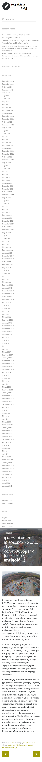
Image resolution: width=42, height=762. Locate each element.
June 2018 (6, 308)
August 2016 (6, 372)
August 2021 (6, 197)
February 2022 (7, 180)
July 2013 (5, 480)
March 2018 (6, 317)
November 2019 (8, 259)
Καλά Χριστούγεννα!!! (11, 38)
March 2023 (6, 142)
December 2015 (8, 395)
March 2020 (6, 247)
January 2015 (7, 428)
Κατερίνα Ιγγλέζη (9, 747)
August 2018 (6, 302)
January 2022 (7, 183)
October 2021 (7, 192)
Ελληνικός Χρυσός (26, 745)
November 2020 (8, 224)
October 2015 (7, 401)
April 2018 (5, 314)
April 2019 (5, 279)
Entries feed (6, 520)
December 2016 (8, 361)
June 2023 (6, 133)
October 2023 (7, 122)
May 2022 (5, 171)
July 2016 (5, 375)
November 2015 (8, 398)
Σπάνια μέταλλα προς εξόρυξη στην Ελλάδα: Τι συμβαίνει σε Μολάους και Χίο (20, 41)
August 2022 (6, 163)
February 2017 (7, 355)
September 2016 (8, 369)
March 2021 (6, 212)
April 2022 (5, 174)
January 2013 (7, 486)
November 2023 (8, 119)
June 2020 (6, 238)
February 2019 (7, 285)
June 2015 (6, 413)
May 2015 (5, 416)
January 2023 (7, 148)
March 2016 (6, 387)
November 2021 (8, 189)
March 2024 (6, 107)
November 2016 (8, 363)
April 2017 (5, 349)
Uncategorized (7, 500)
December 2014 (8, 430)
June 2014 (6, 448)
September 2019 (8, 264)
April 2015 (5, 419)
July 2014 (5, 445)
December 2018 (8, 291)
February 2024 (7, 110)
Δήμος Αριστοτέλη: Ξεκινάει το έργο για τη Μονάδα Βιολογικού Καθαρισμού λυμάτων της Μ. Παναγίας (20, 48)
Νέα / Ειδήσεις (8, 503)
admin (12, 743)
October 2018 (7, 296)
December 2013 (8, 465)
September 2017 (8, 334)
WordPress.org (7, 526)
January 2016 (7, 393)
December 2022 (8, 151)
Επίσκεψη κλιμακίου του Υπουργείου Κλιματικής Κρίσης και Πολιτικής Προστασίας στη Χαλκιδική (20, 55)
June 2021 (6, 203)
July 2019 (5, 270)
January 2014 (7, 462)
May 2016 (5, 381)
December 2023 (8, 116)
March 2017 (6, 352)
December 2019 (8, 256)
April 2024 (5, 104)
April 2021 (5, 209)
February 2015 (7, 425)
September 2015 (8, 404)
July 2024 (5, 96)
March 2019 (6, 282)
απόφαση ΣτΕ (13, 745)
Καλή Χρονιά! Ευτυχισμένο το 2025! (16, 35)
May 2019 (5, 276)
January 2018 (7, 323)
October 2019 (7, 262)
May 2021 (5, 206)
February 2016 (7, 390)
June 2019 (6, 273)
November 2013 (8, 468)
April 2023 (5, 139)
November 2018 (8, 294)
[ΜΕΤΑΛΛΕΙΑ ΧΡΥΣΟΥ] (14, 10)
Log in (4, 517)
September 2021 (8, 195)
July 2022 (5, 165)
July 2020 (5, 235)
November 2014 (8, 433)
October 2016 (7, 366)
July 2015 (5, 410)
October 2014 (7, 436)
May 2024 (5, 101)
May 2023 (5, 136)
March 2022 (6, 177)
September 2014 (8, 439)
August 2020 (6, 232)
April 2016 (5, 384)
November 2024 (8, 84)
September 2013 (8, 474)
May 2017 (5, 346)
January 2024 (7, 113)
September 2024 (8, 90)
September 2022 (8, 160)
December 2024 (8, 81)
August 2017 (6, 337)
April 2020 (5, 244)
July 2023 (5, 130)
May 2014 (5, 451)
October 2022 (7, 157)
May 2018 (5, 311)
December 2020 (8, 221)
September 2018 (8, 299)
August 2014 (6, 442)
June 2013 (6, 483)
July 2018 (5, 305)
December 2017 (8, 326)
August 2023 (6, 128)
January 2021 (7, 218)
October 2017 (7, 331)
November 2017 (8, 329)
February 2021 (7, 215)
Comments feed (8, 523)
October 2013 (7, 471)
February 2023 (7, 145)
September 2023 (8, 125)
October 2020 (7, 227)
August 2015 (6, 407)
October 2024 (7, 87)
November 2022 (8, 154)
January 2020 (7, 253)
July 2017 (5, 340)
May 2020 (5, 241)
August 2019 (6, 267)
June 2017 (6, 343)
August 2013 (6, 477)
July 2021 (5, 200)
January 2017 (7, 358)
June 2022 (6, 168)
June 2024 (6, 98)
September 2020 (8, 229)
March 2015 (6, 422)
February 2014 (7, 460)
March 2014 (6, 457)
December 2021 (8, 186)
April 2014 (5, 454)
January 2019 (7, 288)
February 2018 (7, 320)
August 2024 (6, 93)
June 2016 (6, 378)
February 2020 (7, 250)
